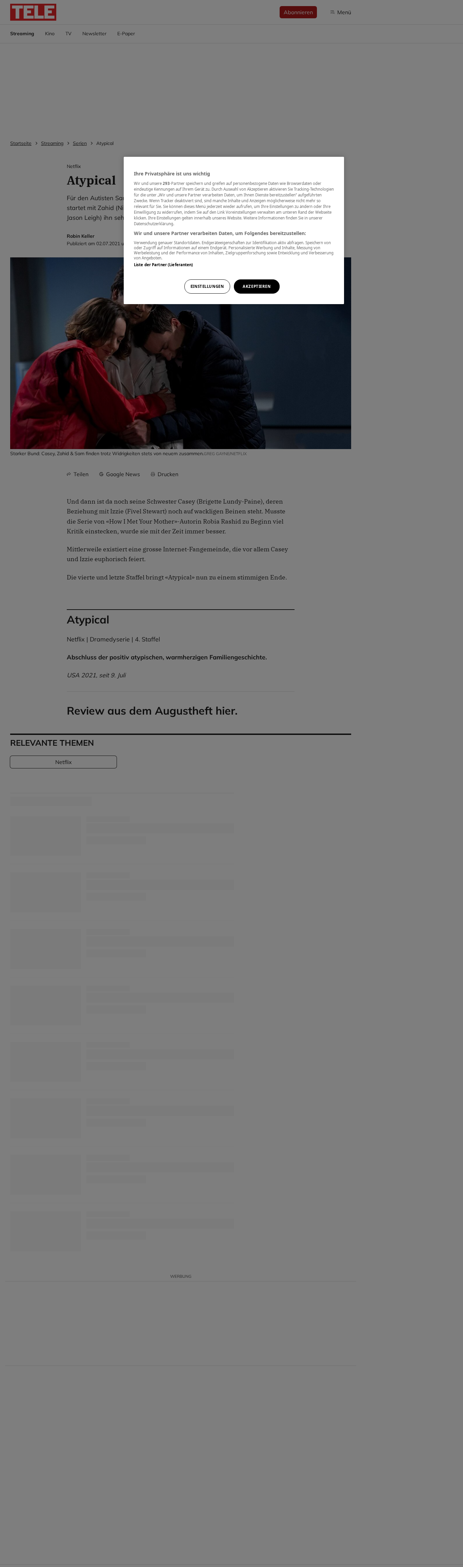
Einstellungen (207, 286)
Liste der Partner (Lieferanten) (163, 264)
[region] (234, 230)
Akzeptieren (256, 286)
